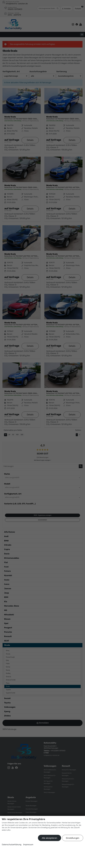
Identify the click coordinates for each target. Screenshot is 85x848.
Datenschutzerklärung (11, 844)
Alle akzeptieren (49, 837)
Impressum (28, 844)
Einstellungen (72, 837)
